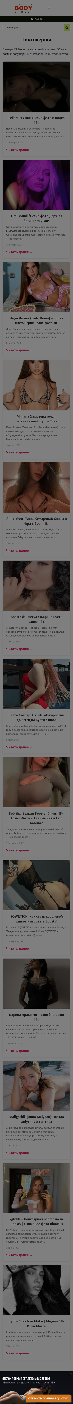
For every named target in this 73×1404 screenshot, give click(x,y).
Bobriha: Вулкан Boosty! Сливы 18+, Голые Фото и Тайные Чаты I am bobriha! (36, 818)
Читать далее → (19, 150)
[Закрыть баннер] (67, 1377)
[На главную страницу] (23, 8)
